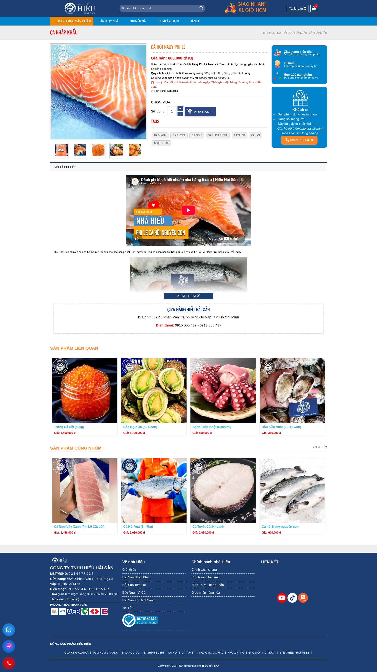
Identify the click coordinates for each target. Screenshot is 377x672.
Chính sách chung (204, 569)
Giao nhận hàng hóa (205, 592)
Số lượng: (158, 111)
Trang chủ (274, 33)
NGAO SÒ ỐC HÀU (211, 652)
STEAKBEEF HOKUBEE (294, 652)
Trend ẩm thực (168, 21)
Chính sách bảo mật (205, 577)
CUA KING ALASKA (76, 652)
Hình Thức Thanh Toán (207, 585)
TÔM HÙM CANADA (105, 652)
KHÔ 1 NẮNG (236, 652)
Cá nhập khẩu (318, 33)
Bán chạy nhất (109, 21)
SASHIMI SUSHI (154, 652)
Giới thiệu (129, 569)
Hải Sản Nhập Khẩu (295, 33)
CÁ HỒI (173, 652)
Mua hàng (202, 112)
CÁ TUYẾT (188, 652)
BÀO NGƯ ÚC (131, 652)
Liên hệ (195, 21)
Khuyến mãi (138, 21)
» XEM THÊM (320, 447)
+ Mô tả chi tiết (64, 167)
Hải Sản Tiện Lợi (134, 585)
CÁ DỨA (270, 652)
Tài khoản (296, 8)
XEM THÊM (187, 296)
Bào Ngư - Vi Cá (133, 592)
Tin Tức (127, 608)
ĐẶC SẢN (255, 652)
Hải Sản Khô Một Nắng (138, 600)
